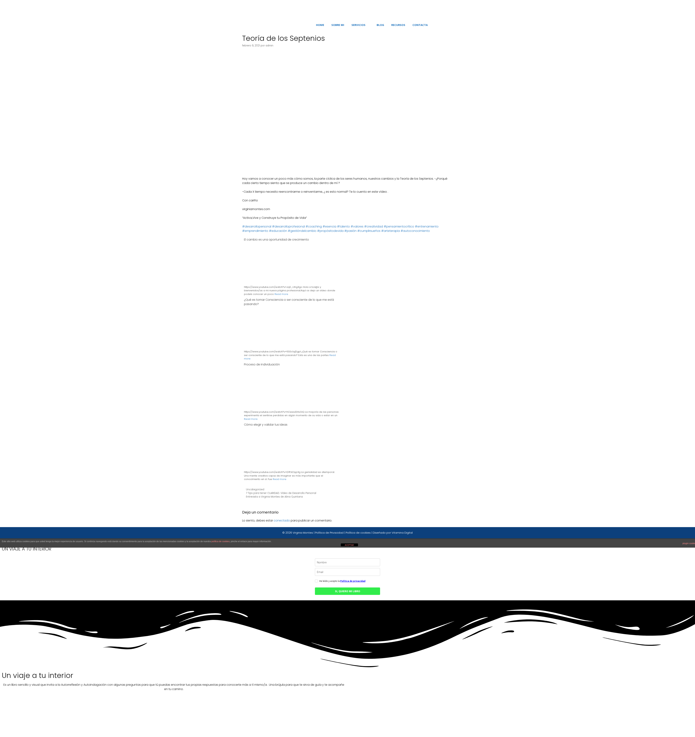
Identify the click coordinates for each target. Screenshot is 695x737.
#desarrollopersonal (256, 226)
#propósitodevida (330, 231)
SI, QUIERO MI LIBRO (347, 591)
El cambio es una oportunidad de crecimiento (276, 239)
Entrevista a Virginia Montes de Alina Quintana (274, 496)
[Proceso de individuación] (291, 421)
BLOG (380, 25)
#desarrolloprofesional (288, 226)
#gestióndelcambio (302, 231)
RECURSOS (398, 25)
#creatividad (373, 226)
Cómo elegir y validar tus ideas (265, 425)
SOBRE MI (337, 25)
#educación (278, 231)
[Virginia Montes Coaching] (339, 9)
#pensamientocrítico (399, 226)
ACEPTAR (349, 545)
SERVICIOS (358, 25)
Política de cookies (358, 533)
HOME (320, 25)
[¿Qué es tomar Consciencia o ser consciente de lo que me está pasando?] (291, 361)
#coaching (314, 226)
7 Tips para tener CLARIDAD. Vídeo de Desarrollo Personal (281, 493)
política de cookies (220, 541)
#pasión (350, 231)
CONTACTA (420, 25)
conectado (282, 520)
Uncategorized (255, 489)
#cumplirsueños (368, 231)
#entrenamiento (427, 226)
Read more (281, 294)
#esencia (329, 226)
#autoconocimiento (415, 231)
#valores (357, 226)
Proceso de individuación (262, 364)
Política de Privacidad (329, 533)
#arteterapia (390, 231)
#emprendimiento (255, 231)
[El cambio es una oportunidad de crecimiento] (291, 296)
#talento (343, 226)
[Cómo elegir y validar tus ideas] (291, 481)
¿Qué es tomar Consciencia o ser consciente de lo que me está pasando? (289, 302)
